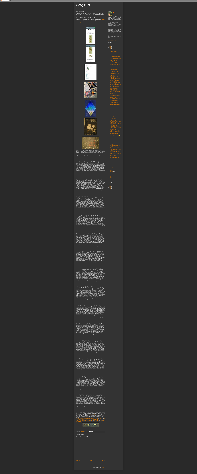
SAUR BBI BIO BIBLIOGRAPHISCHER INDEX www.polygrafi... (115, 83)
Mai (110, 176)
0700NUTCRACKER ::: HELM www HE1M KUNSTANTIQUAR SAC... (115, 152)
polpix (89, 420)
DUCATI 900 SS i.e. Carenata (114, 88)
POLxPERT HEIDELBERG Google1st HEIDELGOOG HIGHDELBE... (115, 51)
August (111, 172)
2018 (110, 186)
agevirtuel (88, 418)
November (111, 169)
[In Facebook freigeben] (91, 431)
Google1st (83, 5)
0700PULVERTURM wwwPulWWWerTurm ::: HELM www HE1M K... (115, 150)
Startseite (90, 460)
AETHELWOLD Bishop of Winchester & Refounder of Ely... (115, 159)
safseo (95, 420)
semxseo (97, 420)
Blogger (103, 467)
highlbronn (93, 419)
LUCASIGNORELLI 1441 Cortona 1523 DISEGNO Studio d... (115, 118)
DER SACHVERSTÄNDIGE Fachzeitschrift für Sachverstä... (114, 126)
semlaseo (101, 420)
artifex (97, 418)
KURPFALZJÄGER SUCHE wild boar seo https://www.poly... (115, 161)
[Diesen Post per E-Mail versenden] (89, 431)
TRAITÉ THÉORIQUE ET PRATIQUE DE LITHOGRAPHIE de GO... (115, 157)
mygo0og (86, 420)
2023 (110, 47)
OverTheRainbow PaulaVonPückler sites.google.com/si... (115, 64)
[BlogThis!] (90, 431)
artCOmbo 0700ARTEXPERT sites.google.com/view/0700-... (114, 163)
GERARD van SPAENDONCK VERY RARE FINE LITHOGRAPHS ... (115, 69)
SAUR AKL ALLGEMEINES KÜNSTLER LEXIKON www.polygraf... (115, 85)
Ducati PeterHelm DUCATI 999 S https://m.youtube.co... (114, 90)
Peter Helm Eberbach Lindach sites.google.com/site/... (114, 137)
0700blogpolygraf (116, 12)
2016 (110, 188)
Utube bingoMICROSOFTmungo (114, 147)
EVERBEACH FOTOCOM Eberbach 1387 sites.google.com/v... (115, 146)
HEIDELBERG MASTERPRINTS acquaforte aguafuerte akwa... (114, 108)
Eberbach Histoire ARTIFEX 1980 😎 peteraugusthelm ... (115, 135)
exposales (79, 419)
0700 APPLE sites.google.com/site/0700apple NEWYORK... (115, 67)
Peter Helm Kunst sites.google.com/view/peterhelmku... (115, 56)
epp (102, 418)
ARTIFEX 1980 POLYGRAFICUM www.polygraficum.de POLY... (114, 87)
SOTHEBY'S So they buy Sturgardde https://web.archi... (115, 54)
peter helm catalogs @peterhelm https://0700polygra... (114, 101)
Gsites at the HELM (85, 21)
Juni (110, 175)
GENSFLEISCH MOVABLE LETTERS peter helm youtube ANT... (115, 133)
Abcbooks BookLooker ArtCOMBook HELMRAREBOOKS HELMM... (115, 112)
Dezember (111, 49)
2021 (110, 182)
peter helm (101, 20)
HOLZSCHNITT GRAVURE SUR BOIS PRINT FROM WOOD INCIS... (115, 63)
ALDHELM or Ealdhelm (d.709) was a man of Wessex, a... (115, 167)
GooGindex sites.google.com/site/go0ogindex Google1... (115, 144)
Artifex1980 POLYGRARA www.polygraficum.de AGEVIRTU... (115, 73)
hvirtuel (96, 419)
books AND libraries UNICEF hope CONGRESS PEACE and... (114, 71)
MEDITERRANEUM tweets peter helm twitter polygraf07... (115, 79)
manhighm (77, 420)
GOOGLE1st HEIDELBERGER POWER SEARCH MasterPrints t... (115, 104)
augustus (100, 418)
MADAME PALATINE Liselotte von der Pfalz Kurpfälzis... (115, 139)
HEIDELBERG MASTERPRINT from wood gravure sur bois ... (115, 106)
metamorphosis (82, 420)
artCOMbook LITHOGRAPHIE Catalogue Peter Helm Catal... (114, 61)
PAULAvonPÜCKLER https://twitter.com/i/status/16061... (115, 93)
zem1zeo (79, 421)
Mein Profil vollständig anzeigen (112, 40)
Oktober (111, 170)
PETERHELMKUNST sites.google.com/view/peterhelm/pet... (115, 58)
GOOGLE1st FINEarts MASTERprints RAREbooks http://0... (115, 77)
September (111, 171)
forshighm (83, 419)
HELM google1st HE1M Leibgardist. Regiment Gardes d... (115, 116)
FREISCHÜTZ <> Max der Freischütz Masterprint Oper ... (115, 131)
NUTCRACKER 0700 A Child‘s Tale (115, 52)
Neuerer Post (78, 460)
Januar (111, 181)
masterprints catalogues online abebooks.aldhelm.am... (114, 165)
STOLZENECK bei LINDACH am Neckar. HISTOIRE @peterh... (114, 102)
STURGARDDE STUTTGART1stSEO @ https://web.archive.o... (115, 122)
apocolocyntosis (93, 418)
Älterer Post (103, 460)
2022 (110, 48)
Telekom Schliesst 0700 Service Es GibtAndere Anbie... (115, 141)
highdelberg (89, 419)
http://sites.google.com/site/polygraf (81, 418)
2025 (110, 45)
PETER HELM (92, 414)
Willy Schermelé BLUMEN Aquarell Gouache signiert (115, 95)
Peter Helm (103, 19)
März (110, 178)
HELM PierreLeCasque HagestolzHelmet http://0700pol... (115, 130)
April (110, 177)
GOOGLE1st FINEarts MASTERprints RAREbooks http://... (115, 75)
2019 (110, 185)
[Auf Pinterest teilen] (92, 431)
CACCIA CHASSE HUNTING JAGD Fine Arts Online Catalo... (115, 114)
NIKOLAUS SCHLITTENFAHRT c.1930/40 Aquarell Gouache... (114, 155)
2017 (110, 187)
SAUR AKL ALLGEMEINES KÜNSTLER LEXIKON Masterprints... (115, 81)
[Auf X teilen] (91, 431)
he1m (86, 419)
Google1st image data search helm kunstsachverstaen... (115, 120)
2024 (110, 46)
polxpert (92, 420)
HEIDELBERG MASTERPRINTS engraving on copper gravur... (114, 110)
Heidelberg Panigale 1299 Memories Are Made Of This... (115, 92)
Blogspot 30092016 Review (114, 97)
